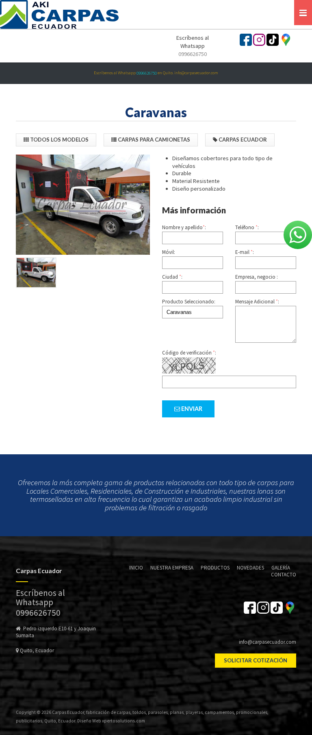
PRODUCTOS (215, 567)
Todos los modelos (59, 139)
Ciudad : (172, 276)
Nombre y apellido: (184, 227)
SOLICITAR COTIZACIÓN (255, 660)
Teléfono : (247, 227)
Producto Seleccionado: (188, 301)
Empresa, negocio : (256, 276)
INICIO (136, 567)
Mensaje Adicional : (257, 301)
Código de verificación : (189, 352)
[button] (303, 12)
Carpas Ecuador (242, 139)
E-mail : (244, 252)
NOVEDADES (250, 567)
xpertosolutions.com (123, 721)
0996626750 (192, 54)
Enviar (191, 408)
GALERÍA (280, 567)
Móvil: (168, 252)
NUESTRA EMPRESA (171, 567)
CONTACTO (283, 574)
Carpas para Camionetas (153, 139)
